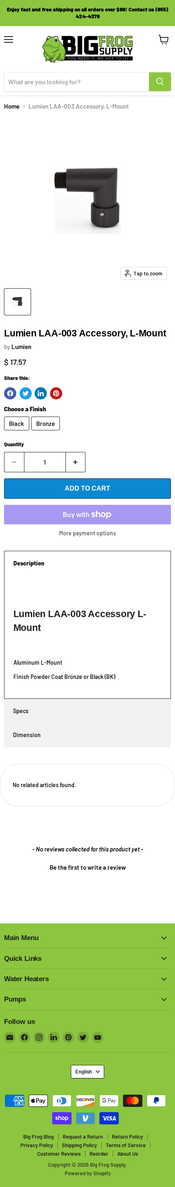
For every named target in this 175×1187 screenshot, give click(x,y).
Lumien (21, 346)
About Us (127, 1153)
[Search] (160, 81)
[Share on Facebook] (10, 393)
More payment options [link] (87, 533)
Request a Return (83, 1136)
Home (12, 106)
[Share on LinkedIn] (41, 393)
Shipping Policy (79, 1145)
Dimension (27, 734)
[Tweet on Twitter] (26, 393)
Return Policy (127, 1136)
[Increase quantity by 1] (76, 462)
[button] (87, 866)
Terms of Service (126, 1145)
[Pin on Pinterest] (56, 393)
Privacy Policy (36, 1145)
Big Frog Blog (38, 1136)
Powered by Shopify (88, 1173)
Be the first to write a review (88, 867)
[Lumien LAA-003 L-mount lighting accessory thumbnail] (17, 302)
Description (28, 563)
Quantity (14, 444)
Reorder (99, 1153)
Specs (20, 710)
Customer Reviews (59, 1153)
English (83, 1071)
